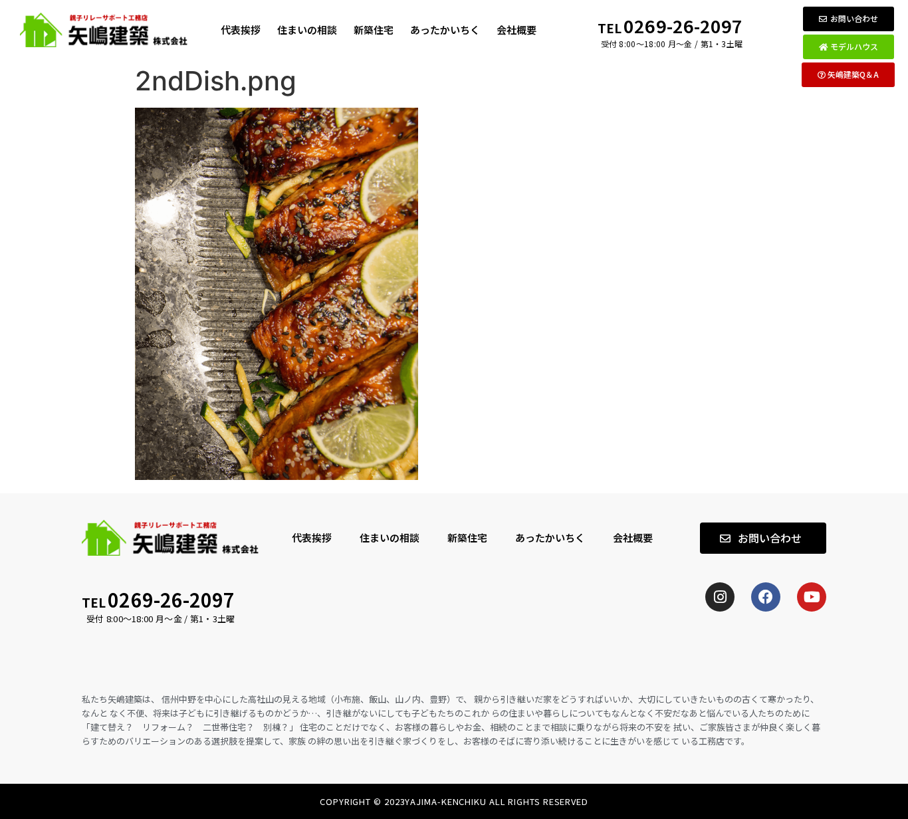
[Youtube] (811, 597)
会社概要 (516, 30)
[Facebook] (765, 597)
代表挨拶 (241, 30)
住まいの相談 (307, 30)
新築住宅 (374, 30)
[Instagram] (720, 597)
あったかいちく (445, 30)
